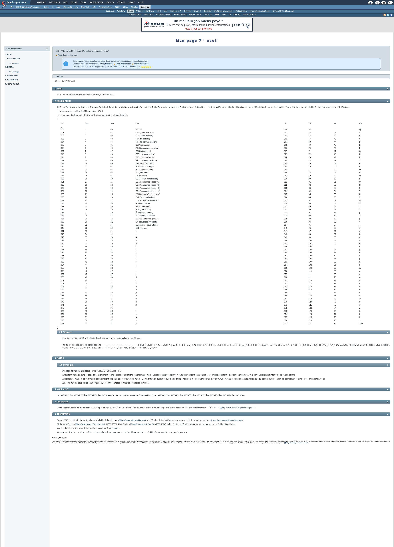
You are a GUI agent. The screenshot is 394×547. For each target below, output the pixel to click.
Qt (230, 15)
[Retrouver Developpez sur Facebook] (391, 15)
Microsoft (67, 7)
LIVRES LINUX (195, 15)
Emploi (110, 2)
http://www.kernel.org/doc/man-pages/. (238, 408)
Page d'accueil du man (67, 55)
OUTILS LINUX (180, 15)
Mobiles (134, 7)
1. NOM (8, 55)
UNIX (217, 15)
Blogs (73, 2)
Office (125, 7)
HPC (159, 11)
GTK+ (224, 15)
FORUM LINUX (135, 15)
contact (115, 428)
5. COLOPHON (11, 80)
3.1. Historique (14, 72)
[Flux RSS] (385, 15)
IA (52, 7)
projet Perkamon (141, 64)
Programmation (105, 7)
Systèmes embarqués (223, 11)
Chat (83, 2)
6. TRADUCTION (12, 84)
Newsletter (96, 2)
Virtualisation (241, 11)
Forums (41, 2)
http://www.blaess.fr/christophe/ (91, 424)
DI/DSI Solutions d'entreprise (28, 7)
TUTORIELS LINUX (164, 15)
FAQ (65, 2)
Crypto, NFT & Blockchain (283, 11)
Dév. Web (85, 7)
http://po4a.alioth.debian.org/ (133, 420)
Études (121, 2)
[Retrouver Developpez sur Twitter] (388, 15)
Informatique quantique (260, 11)
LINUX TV (208, 15)
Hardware (150, 11)
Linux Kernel (121, 64)
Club (140, 2)
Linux (130, 11)
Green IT (197, 11)
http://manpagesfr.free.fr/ (143, 424)
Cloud (46, 7)
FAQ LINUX (148, 15)
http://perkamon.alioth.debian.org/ (227, 420)
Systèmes (145, 7)
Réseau (187, 11)
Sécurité (207, 11)
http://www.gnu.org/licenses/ (297, 443)
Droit (131, 2)
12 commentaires (133, 67)
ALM (58, 7)
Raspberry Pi (175, 11)
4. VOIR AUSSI (11, 76)
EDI (94, 7)
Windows (121, 11)
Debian (109, 64)
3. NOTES (9, 67)
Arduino (139, 11)
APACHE (237, 15)
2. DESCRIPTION (12, 59)
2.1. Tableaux (14, 63)
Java (76, 7)
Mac (165, 11)
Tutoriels (54, 2)
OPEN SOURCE (249, 15)
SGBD (117, 7)
